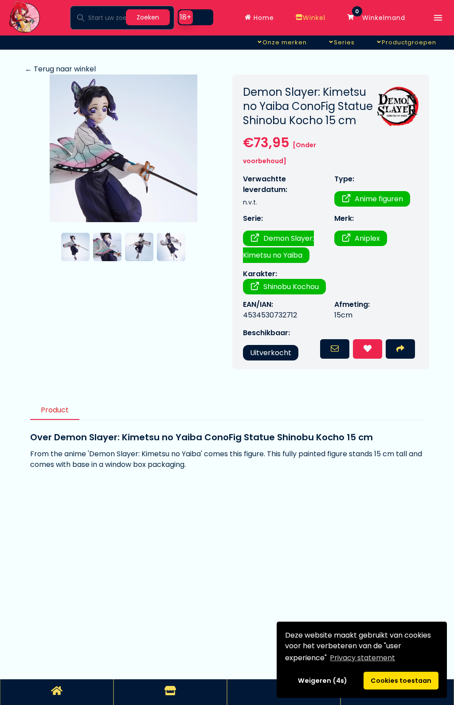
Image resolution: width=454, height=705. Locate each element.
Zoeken (148, 17)
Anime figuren (379, 199)
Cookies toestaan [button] (401, 680)
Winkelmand (380, 15)
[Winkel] (170, 692)
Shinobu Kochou (291, 287)
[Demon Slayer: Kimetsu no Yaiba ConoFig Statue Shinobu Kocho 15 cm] (123, 148)
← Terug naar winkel (60, 69)
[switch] (195, 17)
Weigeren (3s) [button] (322, 680)
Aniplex (367, 238)
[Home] (57, 692)
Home (262, 17)
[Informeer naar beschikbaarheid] (334, 349)
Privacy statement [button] (362, 658)
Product (55, 410)
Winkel (314, 17)
